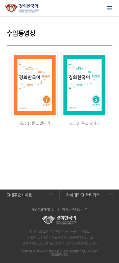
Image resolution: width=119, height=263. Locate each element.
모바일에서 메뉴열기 (109, 8)
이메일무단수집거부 (74, 209)
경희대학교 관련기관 (83, 195)
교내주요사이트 (19, 195)
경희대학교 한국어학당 (22, 8)
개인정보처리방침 (43, 209)
